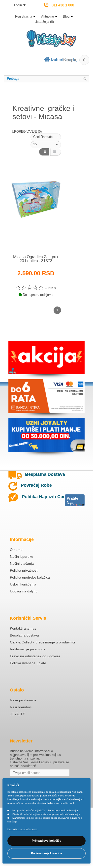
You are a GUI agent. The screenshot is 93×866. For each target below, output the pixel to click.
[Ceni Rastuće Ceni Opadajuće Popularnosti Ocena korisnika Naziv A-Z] (46, 137)
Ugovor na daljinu (23, 591)
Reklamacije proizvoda (27, 649)
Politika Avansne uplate (28, 663)
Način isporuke (21, 557)
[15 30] (46, 144)
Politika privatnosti (24, 570)
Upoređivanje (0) (27, 131)
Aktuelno (47, 16)
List (55, 152)
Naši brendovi (20, 707)
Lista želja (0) (44, 22)
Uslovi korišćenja (23, 584)
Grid (44, 152)
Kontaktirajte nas (23, 628)
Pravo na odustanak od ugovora (35, 656)
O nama (16, 550)
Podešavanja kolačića (46, 853)
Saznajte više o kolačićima (22, 829)
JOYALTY (17, 714)
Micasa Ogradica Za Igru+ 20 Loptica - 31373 (36, 259)
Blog (66, 16)
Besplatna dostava (24, 635)
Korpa (74, 59)
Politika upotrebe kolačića (30, 577)
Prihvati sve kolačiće (46, 840)
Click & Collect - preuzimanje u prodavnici (42, 642)
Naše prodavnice (23, 700)
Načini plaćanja (22, 563)
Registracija (23, 16)
